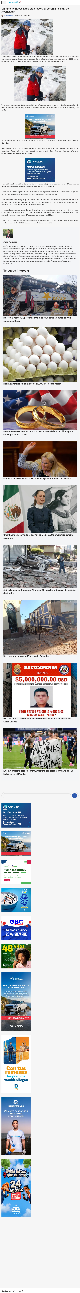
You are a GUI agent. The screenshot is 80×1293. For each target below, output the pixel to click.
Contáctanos (6, 1291)
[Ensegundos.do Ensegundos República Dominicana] (15, 2)
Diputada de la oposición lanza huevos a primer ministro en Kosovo (37, 478)
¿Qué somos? (18, 1291)
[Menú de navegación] (3, 2)
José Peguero (8, 15)
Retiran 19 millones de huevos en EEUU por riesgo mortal (32, 384)
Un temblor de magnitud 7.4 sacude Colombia (26, 656)
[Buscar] (74, 795)
